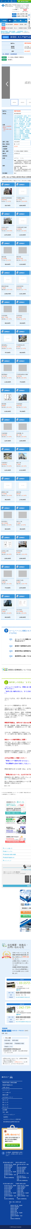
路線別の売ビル (14, 1214)
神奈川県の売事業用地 (22, 1180)
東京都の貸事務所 (5, 32)
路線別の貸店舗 (14, 1208)
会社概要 (15, 9)
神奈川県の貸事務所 (21, 1167)
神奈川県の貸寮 (20, 1170)
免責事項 (5, 1117)
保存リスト (5, 1)
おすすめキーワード (7, 1097)
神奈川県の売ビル (21, 1176)
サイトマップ (16, 11)
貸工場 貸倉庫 (9, 24)
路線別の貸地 (13, 1211)
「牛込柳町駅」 (25, 136)
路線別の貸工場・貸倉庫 (16, 1205)
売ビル (15, 28)
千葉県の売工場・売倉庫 (23, 1193)
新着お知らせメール (2, 1)
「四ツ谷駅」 (25, 117)
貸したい (15, 21)
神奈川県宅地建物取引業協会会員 (23, 1021)
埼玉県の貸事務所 (8, 1187)
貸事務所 (16, 24)
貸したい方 (5, 1102)
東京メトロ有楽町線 (19, 124)
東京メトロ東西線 (18, 130)
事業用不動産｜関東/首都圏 (8, 31)
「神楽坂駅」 (27, 132)
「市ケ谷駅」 (27, 126)
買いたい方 (5, 1104)
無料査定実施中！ (25, 1)
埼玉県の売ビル (8, 1194)
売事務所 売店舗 (23, 28)
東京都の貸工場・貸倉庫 (10, 1164)
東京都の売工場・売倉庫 (10, 1171)
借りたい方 (5, 1100)
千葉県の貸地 (20, 1191)
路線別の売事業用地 (15, 1218)
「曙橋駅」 (23, 139)
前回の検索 (8, 1)
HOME (5, 20)
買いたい (21, 21)
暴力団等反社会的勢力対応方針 (11, 1121)
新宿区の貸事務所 (16, 32)
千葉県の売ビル (20, 1194)
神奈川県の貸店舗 (21, 1168)
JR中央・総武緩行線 (19, 118)
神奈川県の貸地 (20, 1171)
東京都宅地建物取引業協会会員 (23, 997)
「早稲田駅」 (27, 130)
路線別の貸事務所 (14, 1206)
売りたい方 (5, 1107)
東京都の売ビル (8, 1173)
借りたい (10, 21)
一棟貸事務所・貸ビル (22, 31)
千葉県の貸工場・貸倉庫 (23, 1185)
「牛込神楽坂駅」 (26, 138)
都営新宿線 (17, 127)
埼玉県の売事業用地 (9, 1198)
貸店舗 (21, 24)
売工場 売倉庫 (9, 28)
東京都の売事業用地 (9, 1177)
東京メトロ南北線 (18, 121)
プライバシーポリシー (9, 1114)
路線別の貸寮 (13, 1209)
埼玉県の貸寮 (7, 1190)
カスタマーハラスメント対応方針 (12, 1119)
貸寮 (25, 24)
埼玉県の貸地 (7, 1191)
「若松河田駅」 (25, 135)
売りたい (26, 21)
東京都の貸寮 (7, 1168)
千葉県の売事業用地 (21, 1198)
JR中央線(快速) (18, 117)
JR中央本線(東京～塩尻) (20, 116)
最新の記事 (5, 1094)
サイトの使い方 (6, 1092)
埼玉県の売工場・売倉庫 (10, 1193)
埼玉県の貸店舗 (8, 1188)
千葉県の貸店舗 (20, 1188)
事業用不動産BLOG (7, 1085)
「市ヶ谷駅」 (23, 127)
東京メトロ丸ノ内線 (19, 120)
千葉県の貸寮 (20, 1190)
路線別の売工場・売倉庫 (16, 1212)
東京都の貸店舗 (8, 1167)
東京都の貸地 (7, 1170)
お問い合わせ (5, 1087)
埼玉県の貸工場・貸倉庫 (10, 1185)
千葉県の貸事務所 (21, 1187)
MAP (19, 990)
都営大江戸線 (17, 135)
